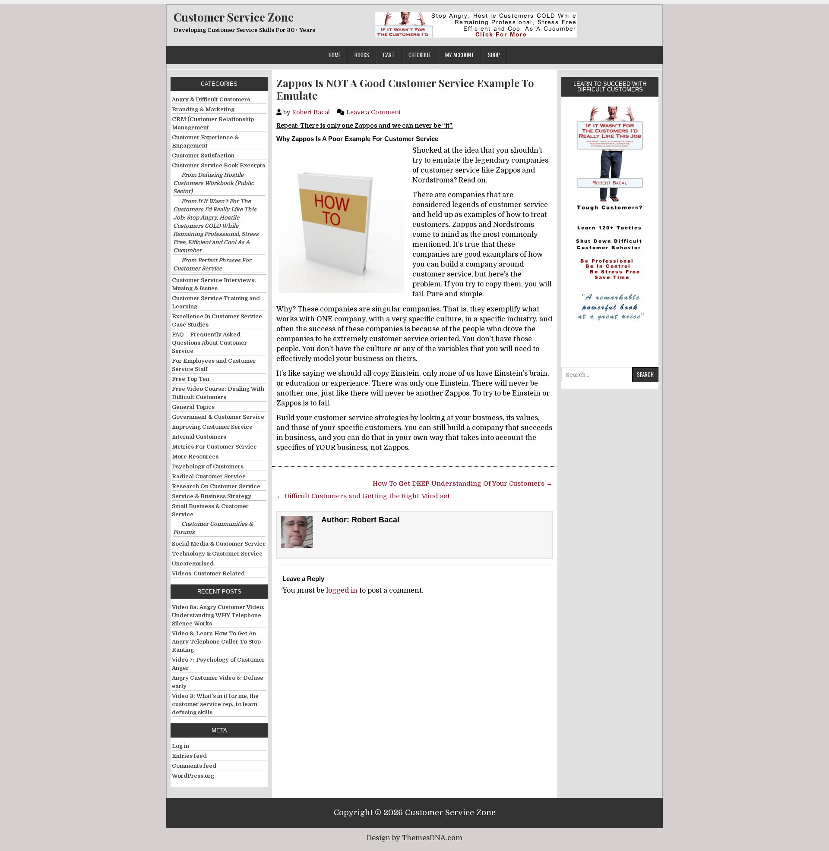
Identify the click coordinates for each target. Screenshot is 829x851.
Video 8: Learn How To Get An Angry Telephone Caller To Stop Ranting (216, 641)
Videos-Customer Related (208, 573)
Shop (494, 54)
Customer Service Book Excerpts (218, 165)
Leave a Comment (373, 112)
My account (459, 54)
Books (361, 54)
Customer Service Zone (234, 17)
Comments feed (194, 766)
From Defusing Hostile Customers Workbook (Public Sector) (213, 183)
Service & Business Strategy (211, 496)
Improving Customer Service (212, 427)
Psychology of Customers (208, 466)
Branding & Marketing (203, 109)
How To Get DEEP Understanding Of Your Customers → (463, 483)
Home (335, 54)
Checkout (419, 54)
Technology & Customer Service (217, 553)
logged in (342, 590)
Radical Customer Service (209, 476)
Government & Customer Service (218, 417)
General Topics (193, 407)
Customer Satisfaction (203, 155)
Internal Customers (199, 436)
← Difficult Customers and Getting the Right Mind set (363, 496)
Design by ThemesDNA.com (414, 838)
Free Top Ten (190, 379)
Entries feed (189, 756)
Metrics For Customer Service (214, 446)
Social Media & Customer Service (219, 543)
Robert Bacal (311, 112)
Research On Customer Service (216, 486)
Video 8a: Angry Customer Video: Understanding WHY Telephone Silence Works (218, 615)
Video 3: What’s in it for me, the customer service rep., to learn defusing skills (215, 704)
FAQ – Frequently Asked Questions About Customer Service (209, 342)
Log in (180, 746)
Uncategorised (193, 563)
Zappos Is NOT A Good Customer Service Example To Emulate (405, 89)
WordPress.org (193, 775)
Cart (389, 54)
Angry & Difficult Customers (211, 99)
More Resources (195, 456)
